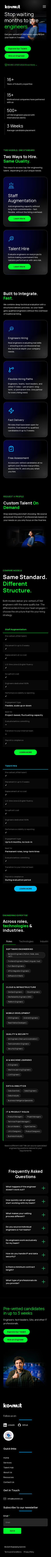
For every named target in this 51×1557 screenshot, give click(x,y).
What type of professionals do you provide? (21, 1282)
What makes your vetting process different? (18, 1215)
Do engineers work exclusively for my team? (21, 1242)
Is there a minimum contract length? (20, 1268)
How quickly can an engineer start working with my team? (20, 1201)
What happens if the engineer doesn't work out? (21, 1188)
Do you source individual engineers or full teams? (18, 1228)
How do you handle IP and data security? (22, 1255)
